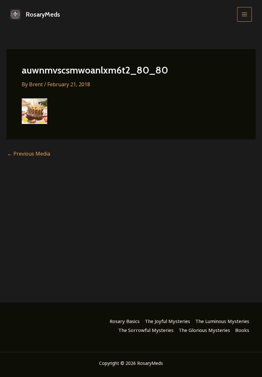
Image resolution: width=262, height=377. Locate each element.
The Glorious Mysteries (204, 330)
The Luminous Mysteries (222, 321)
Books (242, 330)
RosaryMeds (43, 14)
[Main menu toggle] (244, 14)
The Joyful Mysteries (167, 321)
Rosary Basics (125, 321)
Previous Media (28, 153)
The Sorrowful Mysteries (145, 330)
